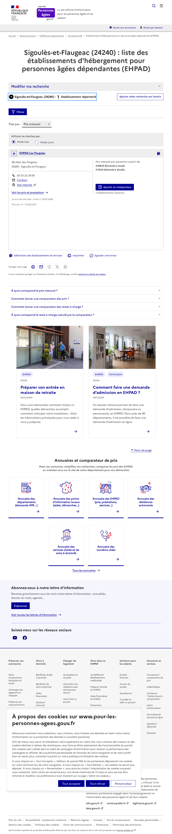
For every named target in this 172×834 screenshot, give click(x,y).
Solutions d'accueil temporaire (41, 705)
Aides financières (41, 694)
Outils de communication (77, 824)
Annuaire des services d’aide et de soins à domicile (66, 550)
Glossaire (151, 732)
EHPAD (27, 374)
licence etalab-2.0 (125, 830)
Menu (161, 6)
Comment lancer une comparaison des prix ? (40, 298)
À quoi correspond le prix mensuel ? (34, 290)
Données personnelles (146, 819)
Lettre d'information (154, 706)
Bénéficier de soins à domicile (44, 685)
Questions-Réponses (152, 725)
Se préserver (126, 693)
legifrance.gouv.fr (143, 803)
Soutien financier (124, 676)
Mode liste (23, 141)
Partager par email (41, 266)
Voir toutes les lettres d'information (34, 614)
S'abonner (20, 606)
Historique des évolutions (127, 824)
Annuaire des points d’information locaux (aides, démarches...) (66, 502)
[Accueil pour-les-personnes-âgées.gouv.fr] (46, 13)
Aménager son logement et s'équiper (16, 692)
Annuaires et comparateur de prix (155, 677)
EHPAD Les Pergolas (32, 153)
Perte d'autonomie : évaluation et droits (15, 679)
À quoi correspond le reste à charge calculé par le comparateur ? (52, 314)
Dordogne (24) (75, 35)
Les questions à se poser (70, 676)
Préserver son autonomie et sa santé (17, 704)
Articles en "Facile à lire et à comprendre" (155, 696)
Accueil (12, 35)
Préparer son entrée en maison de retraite (42, 389)
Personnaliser (123, 783)
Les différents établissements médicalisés (97, 677)
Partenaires (102, 824)
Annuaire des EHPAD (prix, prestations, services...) (106, 502)
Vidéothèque (153, 686)
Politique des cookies (47, 824)
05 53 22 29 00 (26, 175)
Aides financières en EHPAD (98, 697)
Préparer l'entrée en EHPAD (98, 688)
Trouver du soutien (125, 685)
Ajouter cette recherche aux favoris (140, 96)
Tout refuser (97, 783)
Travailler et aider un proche (127, 701)
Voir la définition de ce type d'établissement (158, 153)
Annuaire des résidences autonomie (145, 502)
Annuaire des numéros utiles (106, 548)
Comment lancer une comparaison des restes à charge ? (47, 306)
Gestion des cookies (20, 824)
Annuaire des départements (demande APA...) (26, 502)
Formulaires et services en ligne (155, 716)
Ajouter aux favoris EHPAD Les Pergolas (16, 154)
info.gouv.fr (93, 803)
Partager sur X (57, 266)
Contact (22, 180)
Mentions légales (80, 819)
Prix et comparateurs (118, 819)
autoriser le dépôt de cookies (92, 274)
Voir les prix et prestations (28, 192)
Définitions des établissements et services (38, 255)
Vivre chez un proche (70, 700)
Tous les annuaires (84, 570)
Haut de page (143, 450)
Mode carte (47, 142)
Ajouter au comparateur (117, 187)
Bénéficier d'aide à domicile (44, 676)
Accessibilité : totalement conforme (46, 819)
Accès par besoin (153, 27)
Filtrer (20, 112)
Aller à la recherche (154, 6)
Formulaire (115, 374)
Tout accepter (71, 783)
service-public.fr (116, 803)
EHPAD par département (52, 35)
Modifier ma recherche (30, 86)
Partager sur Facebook (49, 266)
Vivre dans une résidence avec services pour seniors (70, 688)
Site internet (25, 185)
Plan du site (15, 819)
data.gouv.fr (93, 808)
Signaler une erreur (106, 255)
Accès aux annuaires (124, 27)
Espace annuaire (28, 35)
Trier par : (15, 124)
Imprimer (78, 255)
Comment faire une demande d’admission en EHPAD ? (121, 389)
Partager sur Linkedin (65, 266)
